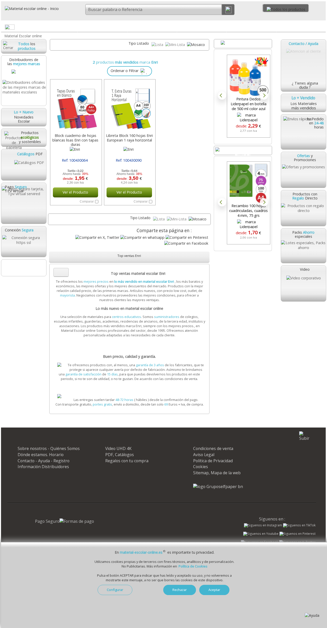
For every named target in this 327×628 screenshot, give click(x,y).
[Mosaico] (196, 44)
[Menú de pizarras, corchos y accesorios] (272, 28)
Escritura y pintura (201, 27)
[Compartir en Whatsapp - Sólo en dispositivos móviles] (142, 237)
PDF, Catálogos (119, 454)
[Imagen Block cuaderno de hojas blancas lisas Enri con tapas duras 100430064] (75, 106)
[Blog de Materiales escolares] (23, 267)
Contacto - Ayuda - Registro (43, 461)
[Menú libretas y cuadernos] (123, 28)
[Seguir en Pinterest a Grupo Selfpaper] (297, 534)
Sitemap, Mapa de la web (217, 473)
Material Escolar (53, 27)
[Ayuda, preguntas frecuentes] (312, 615)
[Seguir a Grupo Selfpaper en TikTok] (299, 525)
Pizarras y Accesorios (251, 27)
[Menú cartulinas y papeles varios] (172, 28)
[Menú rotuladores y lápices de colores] (222, 28)
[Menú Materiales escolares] (73, 28)
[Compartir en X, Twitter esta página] (97, 237)
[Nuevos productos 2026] (243, 150)
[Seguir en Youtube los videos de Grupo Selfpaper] (260, 534)
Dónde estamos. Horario (41, 454)
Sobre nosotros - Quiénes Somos (49, 448)
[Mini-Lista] (175, 44)
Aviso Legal (203, 454)
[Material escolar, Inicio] (30, 8)
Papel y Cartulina (152, 27)
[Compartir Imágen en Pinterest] (187, 237)
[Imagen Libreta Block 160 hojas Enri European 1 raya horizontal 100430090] (129, 106)
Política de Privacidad (213, 461)
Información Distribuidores (43, 466)
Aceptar (214, 589)
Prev (222, 95)
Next (264, 95)
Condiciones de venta (213, 448)
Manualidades (301, 27)
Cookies (200, 466)
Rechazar (179, 589)
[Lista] (157, 44)
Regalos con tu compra (126, 461)
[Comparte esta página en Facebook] (186, 243)
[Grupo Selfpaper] (218, 486)
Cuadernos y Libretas (102, 27)
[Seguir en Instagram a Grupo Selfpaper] (263, 525)
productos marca (127, 62)
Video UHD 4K (118, 448)
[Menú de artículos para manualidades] (321, 28)
